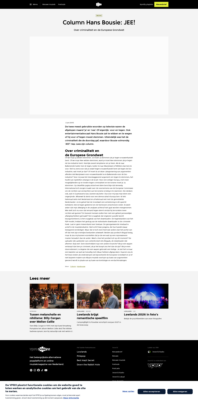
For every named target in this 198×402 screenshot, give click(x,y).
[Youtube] (46, 370)
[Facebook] (38, 370)
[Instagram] (34, 370)
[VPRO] (155, 365)
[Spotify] (31, 370)
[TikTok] (42, 370)
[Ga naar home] (99, 4)
